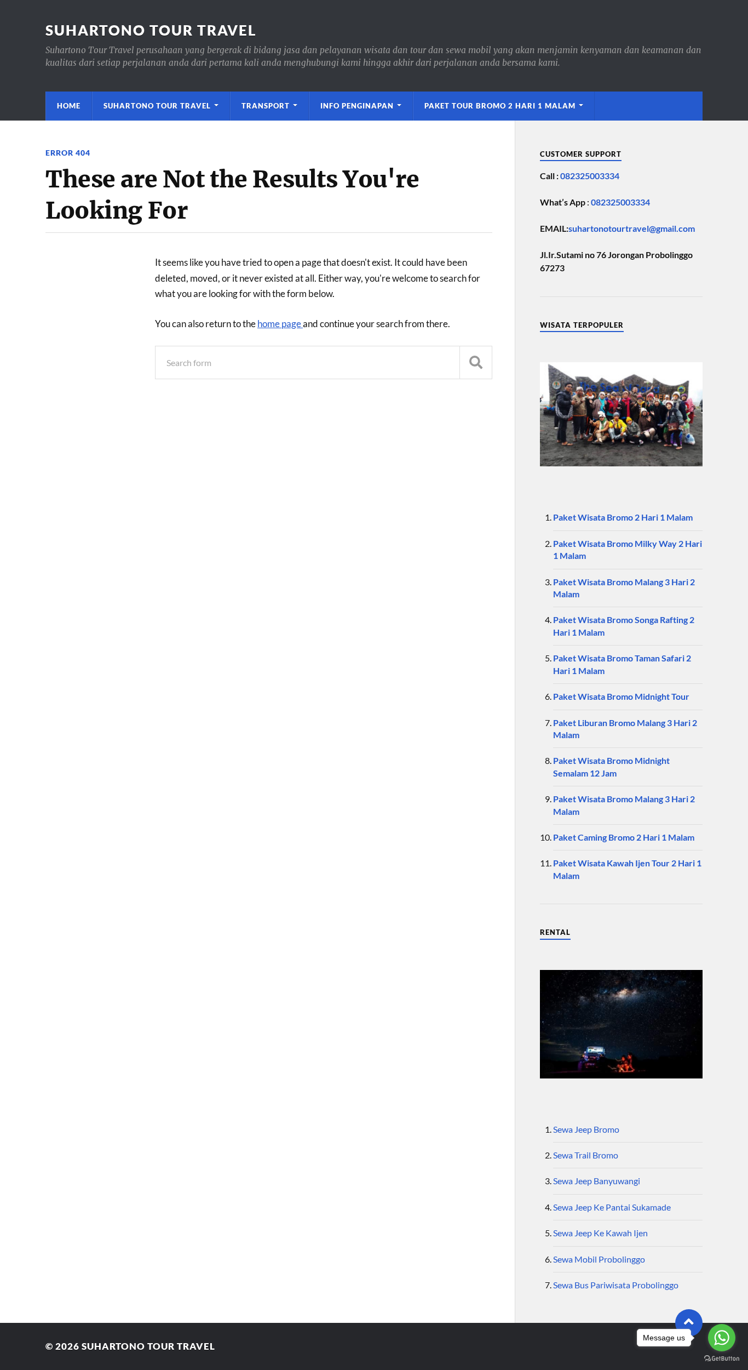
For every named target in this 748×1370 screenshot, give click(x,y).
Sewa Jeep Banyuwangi (596, 1180)
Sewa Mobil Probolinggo (599, 1259)
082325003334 (589, 175)
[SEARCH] (475, 362)
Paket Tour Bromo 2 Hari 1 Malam (500, 105)
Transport (265, 105)
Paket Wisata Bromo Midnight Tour (621, 696)
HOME (68, 105)
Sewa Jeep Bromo (586, 1129)
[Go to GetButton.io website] (721, 1358)
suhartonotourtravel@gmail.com (631, 228)
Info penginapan (357, 105)
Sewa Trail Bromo (585, 1155)
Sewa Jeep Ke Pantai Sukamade (612, 1207)
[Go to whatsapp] (721, 1337)
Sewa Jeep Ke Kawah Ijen (600, 1233)
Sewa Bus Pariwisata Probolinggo (615, 1285)
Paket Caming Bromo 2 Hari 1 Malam (623, 837)
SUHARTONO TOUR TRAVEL (151, 30)
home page (280, 323)
